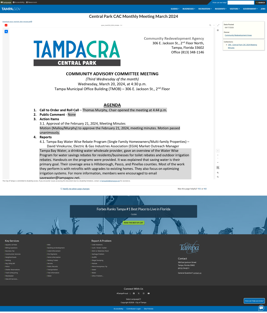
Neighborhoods (10, 257)
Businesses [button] (188, 9)
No (205, 188)
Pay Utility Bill (10, 263)
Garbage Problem (98, 254)
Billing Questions (11, 248)
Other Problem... (97, 276)
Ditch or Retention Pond (100, 251)
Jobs (263, 9)
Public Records (52, 266)
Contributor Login (134, 309)
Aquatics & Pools (11, 245)
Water (49, 276)
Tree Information (53, 273)
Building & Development (56, 248)
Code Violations (97, 245)
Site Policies (148, 309)
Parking (8, 260)
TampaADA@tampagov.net (110, 181)
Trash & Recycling (11, 273)
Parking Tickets (52, 260)
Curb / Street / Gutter (99, 248)
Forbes (134, 214)
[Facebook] (133, 293)
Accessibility (118, 309)
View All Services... (11, 279)
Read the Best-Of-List (133, 223)
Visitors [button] (234, 9)
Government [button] (249, 9)
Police (7, 266)
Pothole (94, 263)
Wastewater (9, 276)
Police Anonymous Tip (99, 266)
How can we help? (220, 2)
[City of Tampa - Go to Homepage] (11, 8)
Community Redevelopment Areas (238, 35)
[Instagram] (143, 293)
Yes (199, 188)
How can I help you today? (254, 301)
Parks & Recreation (54, 257)
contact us (197, 273)
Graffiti (94, 257)
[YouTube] (148, 293)
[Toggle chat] (261, 307)
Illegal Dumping (97, 260)
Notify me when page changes (76, 188)
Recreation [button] (204, 9)
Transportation (52, 270)
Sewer (94, 270)
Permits (50, 263)
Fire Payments (52, 254)
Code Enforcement (53, 251)
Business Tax (9, 251)
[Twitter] (138, 293)
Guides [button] (174, 9)
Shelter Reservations (12, 270)
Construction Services (13, 254)
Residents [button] (220, 9)
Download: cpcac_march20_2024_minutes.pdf (17, 22)
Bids (48, 245)
